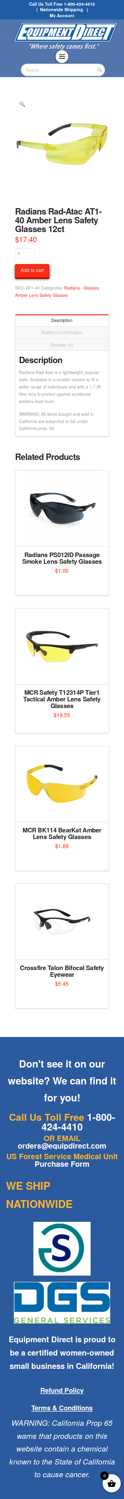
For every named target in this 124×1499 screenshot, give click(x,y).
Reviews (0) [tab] (62, 345)
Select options (64, 949)
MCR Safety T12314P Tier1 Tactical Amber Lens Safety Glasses (62, 699)
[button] (62, 56)
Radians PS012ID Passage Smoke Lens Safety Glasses (62, 558)
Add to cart (32, 270)
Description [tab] (62, 320)
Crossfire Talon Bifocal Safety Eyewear (62, 971)
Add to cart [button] (64, 536)
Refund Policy (62, 1390)
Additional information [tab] (61, 332)
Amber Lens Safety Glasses (41, 295)
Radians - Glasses (81, 288)
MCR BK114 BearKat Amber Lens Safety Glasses (62, 833)
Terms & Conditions (62, 1407)
